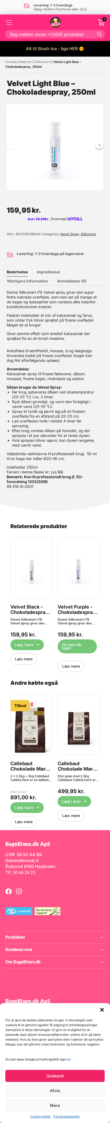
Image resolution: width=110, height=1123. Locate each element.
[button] (102, 1009)
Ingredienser (48, 272)
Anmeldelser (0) (71, 281)
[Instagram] (19, 891)
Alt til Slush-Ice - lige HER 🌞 (55, 48)
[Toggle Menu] (9, 22)
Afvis (55, 1090)
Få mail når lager (71, 646)
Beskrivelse (17, 272)
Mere (55, 1105)
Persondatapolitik (66, 1116)
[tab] (21, 272)
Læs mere (24, 659)
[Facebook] (8, 891)
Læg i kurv (24, 644)
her (68, 1059)
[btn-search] (99, 34)
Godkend (55, 1075)
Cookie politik (40, 1116)
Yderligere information (27, 281)
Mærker (25, 62)
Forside (11, 62)
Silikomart (42, 62)
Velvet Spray (69, 234)
